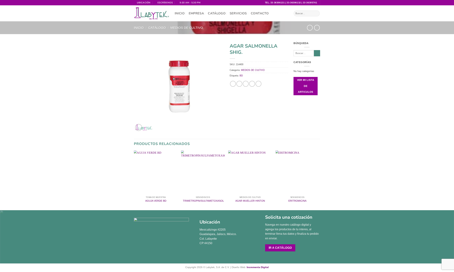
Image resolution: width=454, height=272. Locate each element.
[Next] (319, 180)
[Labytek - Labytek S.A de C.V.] (151, 13)
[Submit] (316, 13)
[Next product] (309, 27)
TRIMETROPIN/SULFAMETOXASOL (203, 200)
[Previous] (134, 180)
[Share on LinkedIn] (258, 84)
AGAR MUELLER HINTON (250, 200)
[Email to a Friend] (246, 84)
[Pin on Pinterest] (252, 84)
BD (241, 75)
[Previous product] (317, 27)
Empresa (196, 13)
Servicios (238, 13)
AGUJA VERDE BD (155, 200)
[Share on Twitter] (239, 84)
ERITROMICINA (297, 200)
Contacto (260, 13)
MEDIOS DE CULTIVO (186, 27)
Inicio (180, 13)
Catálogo (217, 13)
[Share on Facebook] (233, 84)
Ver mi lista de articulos (305, 86)
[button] (138, 127)
